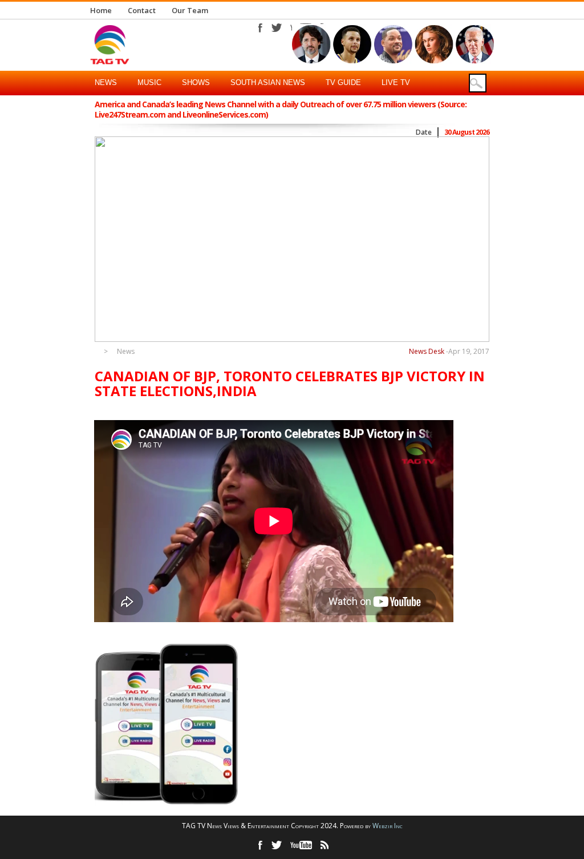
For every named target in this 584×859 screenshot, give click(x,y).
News (106, 82)
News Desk (426, 351)
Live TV (396, 82)
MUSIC (149, 82)
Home (101, 10)
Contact (142, 10)
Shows (196, 82)
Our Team (190, 10)
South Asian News (267, 82)
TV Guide (343, 82)
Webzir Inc (387, 825)
